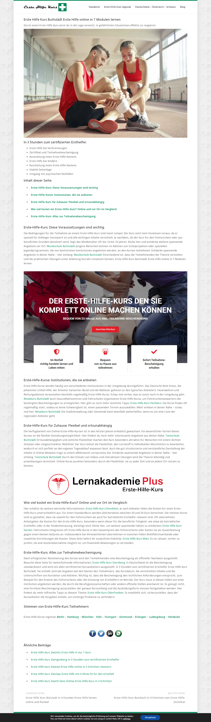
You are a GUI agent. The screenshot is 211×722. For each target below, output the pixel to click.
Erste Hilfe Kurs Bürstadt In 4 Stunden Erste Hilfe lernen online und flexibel (61, 698)
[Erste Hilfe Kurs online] (45, 7)
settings (126, 719)
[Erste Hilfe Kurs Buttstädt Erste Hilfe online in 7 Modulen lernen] (105, 83)
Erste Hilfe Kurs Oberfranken (105, 592)
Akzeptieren (150, 717)
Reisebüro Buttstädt (36, 398)
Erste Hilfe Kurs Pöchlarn (145, 403)
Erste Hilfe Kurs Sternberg (108, 562)
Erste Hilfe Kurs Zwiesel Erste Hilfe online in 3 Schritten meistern (71, 666)
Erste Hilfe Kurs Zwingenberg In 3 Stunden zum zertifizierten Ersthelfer (75, 659)
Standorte (94, 7)
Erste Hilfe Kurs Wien (136, 538)
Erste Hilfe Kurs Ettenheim (102, 508)
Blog (182, 7)
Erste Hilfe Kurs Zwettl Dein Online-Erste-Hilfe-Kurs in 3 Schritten (71, 681)
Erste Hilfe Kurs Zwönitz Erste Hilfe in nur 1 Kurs (61, 652)
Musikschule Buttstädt (61, 246)
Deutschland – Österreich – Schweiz (155, 7)
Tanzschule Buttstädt (47, 457)
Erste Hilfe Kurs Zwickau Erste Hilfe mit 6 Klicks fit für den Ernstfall (72, 674)
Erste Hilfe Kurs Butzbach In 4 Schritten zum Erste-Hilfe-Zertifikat (149, 698)
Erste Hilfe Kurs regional (117, 7)
